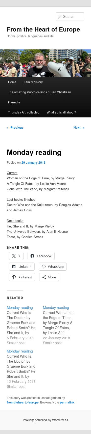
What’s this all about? (61, 112)
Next (79, 127)
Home (12, 82)
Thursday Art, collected (23, 112)
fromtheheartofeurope (23, 402)
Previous (15, 127)
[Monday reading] (25, 325)
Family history (33, 82)
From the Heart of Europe (43, 29)
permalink (67, 402)
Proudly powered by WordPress (45, 420)
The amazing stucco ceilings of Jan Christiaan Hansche (39, 97)
